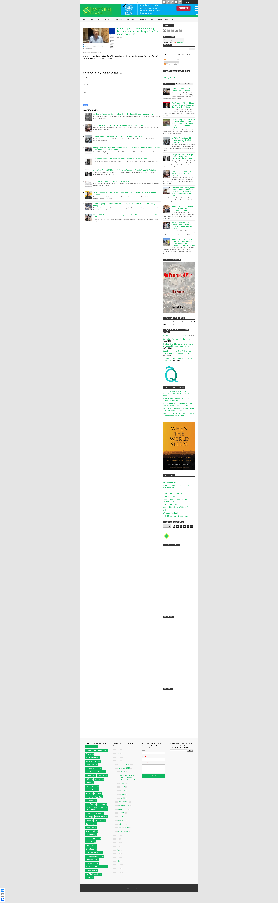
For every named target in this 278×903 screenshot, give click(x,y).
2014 (117, 846)
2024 (118, 757)
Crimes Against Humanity (126, 19)
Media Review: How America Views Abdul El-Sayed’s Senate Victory (178, 410)
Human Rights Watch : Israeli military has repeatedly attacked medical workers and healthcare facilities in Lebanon (183, 242)
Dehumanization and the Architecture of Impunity (181, 89)
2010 (117, 861)
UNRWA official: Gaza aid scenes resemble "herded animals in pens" (119, 136)
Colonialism (90, 765)
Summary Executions (94, 856)
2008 (118, 868)
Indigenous (90, 801)
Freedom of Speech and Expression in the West (111, 181)
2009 (118, 865)
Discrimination (91, 863)
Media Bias (90, 842)
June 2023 (122, 817)
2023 (118, 761)
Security (89, 878)
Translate (179, 43)
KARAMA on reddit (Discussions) (175, 516)
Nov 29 (123, 772)
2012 (117, 854)
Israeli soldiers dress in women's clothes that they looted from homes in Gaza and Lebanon (183, 226)
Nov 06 (123, 798)
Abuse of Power (91, 761)
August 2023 (123, 809)
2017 (117, 842)
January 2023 (123, 831)
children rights (91, 758)
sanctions (101, 804)
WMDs (88, 793)
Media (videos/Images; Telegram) (175, 507)
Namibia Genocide (92, 874)
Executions (90, 824)
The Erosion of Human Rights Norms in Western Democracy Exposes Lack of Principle (183, 105)
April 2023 (122, 824)
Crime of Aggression (93, 813)
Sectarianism (100, 817)
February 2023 (123, 828)
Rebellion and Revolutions (95, 867)
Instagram (176, 2)
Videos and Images (170, 75)
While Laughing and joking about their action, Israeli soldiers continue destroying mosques (124, 205)
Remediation (90, 849)
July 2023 (121, 813)
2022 (118, 835)
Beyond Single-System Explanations (176, 339)
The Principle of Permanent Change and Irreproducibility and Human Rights (178, 345)
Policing (89, 817)
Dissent (100, 772)
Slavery (88, 820)
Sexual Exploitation (93, 853)
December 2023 (124, 764)
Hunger (97, 793)
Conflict (89, 783)
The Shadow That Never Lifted (174, 336)
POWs (88, 779)
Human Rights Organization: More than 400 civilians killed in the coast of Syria (183, 208)
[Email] (2, 895)
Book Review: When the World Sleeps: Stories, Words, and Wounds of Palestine (178, 352)
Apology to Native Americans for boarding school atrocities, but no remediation (123, 114)
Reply (120, 37)
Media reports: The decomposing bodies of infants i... (128, 777)
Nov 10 (122, 794)
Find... (141, 2)
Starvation (89, 772)
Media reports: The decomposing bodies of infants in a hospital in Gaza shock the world (138, 31)
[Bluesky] (2, 890)
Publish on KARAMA (170, 504)
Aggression (90, 828)
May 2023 (122, 820)
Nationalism (90, 845)
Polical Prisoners (92, 768)
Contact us (167, 490)
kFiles (165, 510)
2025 (118, 753)
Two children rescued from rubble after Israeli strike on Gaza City (118, 125)
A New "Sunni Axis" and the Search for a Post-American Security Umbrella (178, 405)
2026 (118, 749)
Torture (88, 754)
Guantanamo (90, 870)
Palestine (100, 775)
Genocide (95, 19)
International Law (146, 19)
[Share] (2, 899)
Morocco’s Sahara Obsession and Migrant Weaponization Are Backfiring (179, 415)
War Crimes (107, 19)
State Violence (91, 790)
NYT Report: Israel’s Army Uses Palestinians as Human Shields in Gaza (120, 159)
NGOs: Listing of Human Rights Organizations (116, 2)
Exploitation (90, 835)
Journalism (90, 804)
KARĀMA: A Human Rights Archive (142, 888)
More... (174, 19)
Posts (168, 60)
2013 (117, 850)
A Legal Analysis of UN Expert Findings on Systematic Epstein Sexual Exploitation (124, 170)
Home (84, 2)
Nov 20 (123, 791)
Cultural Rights (91, 860)
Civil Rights (99, 820)
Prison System (91, 786)
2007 (118, 872)
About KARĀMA (134, 2)
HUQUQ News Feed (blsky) (173, 78)
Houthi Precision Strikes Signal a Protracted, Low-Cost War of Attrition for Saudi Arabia (178, 393)
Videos (164, 2)
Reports (98, 797)
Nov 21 (122, 787)
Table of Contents (169, 482)
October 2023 (123, 802)
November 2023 (124, 768)
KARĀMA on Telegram (180, 2)
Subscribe (172, 2)
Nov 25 (123, 783)
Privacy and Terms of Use (94, 2)
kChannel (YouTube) (170, 513)
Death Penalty (91, 831)
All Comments (171, 64)
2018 (117, 839)
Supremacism (162, 19)
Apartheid (97, 779)
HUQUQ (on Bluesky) (168, 2)
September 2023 (124, 805)
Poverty (88, 797)
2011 (117, 857)
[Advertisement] (179, 579)
